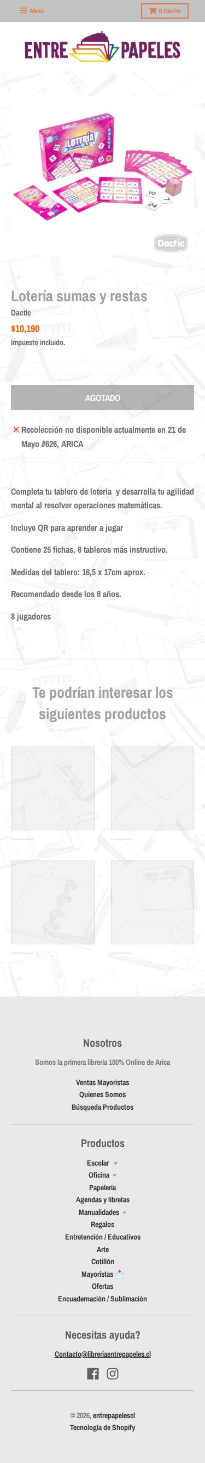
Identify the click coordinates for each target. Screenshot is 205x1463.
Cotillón (102, 1261)
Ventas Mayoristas (102, 1082)
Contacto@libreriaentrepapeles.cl (103, 1354)
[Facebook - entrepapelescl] (92, 1373)
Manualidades (99, 1212)
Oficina (99, 1175)
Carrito (170, 11)
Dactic (21, 312)
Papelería (102, 1187)
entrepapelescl (114, 1415)
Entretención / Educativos (102, 1237)
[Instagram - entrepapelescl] (112, 1373)
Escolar (98, 1163)
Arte (103, 1249)
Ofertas (102, 1286)
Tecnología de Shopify (102, 1427)
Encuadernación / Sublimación (102, 1299)
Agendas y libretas (103, 1199)
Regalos (102, 1224)
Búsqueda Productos (102, 1107)
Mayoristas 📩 (102, 1274)
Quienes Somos (102, 1094)
